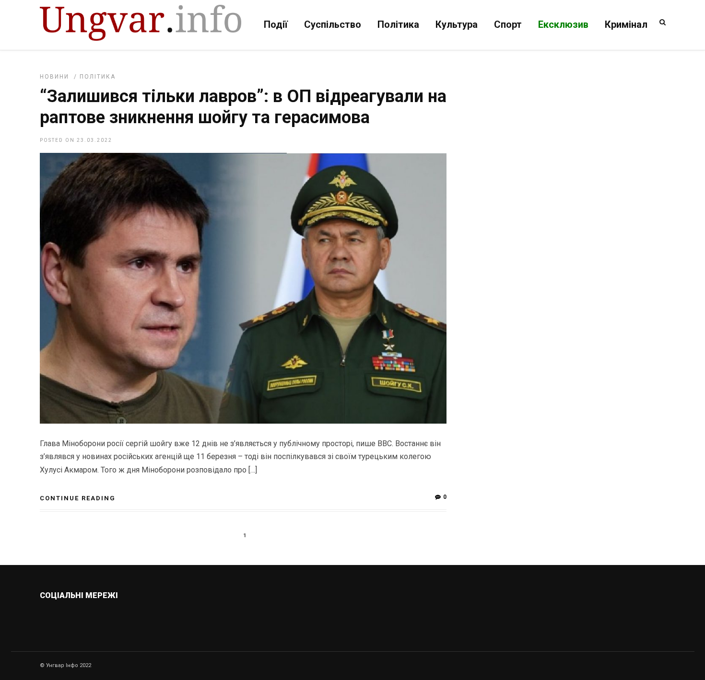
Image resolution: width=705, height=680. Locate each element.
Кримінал (626, 24)
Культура (456, 24)
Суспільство (332, 24)
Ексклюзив (563, 24)
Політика (398, 24)
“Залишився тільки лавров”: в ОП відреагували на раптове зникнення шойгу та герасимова (243, 106)
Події (276, 24)
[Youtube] (137, 618)
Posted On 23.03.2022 (76, 140)
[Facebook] (116, 618)
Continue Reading (78, 498)
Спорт (508, 24)
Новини (54, 76)
